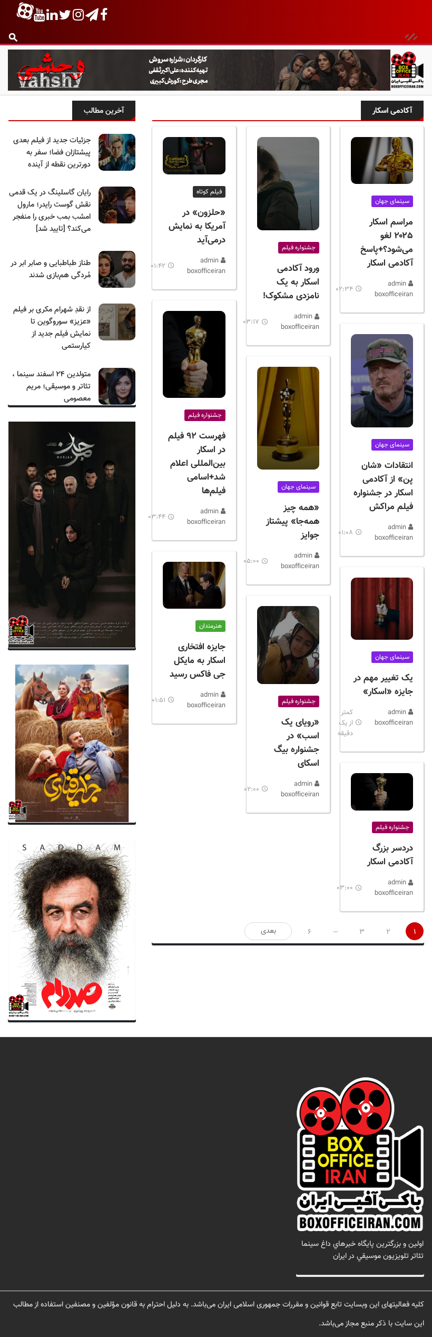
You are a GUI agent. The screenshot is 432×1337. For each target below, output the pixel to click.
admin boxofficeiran (394, 289)
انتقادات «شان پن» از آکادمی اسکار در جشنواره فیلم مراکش (383, 486)
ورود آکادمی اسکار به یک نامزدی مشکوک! (291, 282)
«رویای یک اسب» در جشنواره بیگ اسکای (296, 743)
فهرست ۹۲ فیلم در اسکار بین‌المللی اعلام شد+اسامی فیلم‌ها (196, 464)
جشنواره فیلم (392, 827)
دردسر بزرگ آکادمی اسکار (390, 855)
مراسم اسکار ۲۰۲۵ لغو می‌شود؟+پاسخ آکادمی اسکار (386, 243)
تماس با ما (407, 1268)
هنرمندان (210, 626)
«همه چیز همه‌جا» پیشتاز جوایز (292, 521)
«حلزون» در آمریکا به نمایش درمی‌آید (197, 226)
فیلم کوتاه (209, 192)
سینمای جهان (392, 201)
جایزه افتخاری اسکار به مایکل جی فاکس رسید (197, 660)
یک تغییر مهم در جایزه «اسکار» (383, 685)
